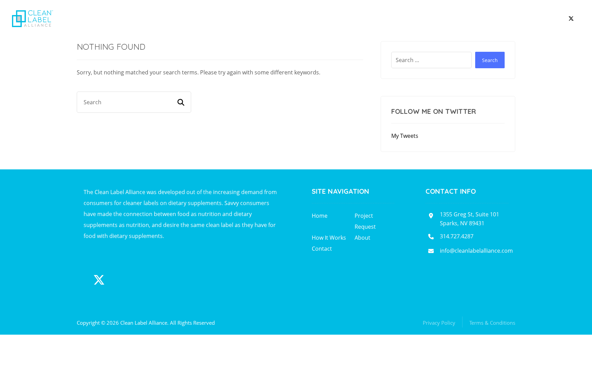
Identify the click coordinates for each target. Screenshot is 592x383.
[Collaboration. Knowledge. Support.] (32, 18)
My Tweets (404, 136)
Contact (322, 248)
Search (490, 60)
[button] (571, 18)
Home (320, 215)
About (362, 237)
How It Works (329, 237)
